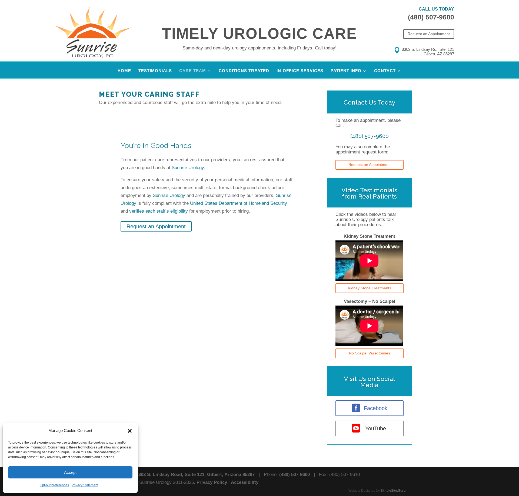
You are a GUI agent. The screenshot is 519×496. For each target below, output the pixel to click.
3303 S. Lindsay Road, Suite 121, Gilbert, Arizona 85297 (195, 474)
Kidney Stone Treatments (369, 288)
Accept (70, 472)
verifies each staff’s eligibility (158, 211)
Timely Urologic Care (259, 33)
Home (124, 71)
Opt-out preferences (54, 485)
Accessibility (244, 482)
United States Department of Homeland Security (238, 203)
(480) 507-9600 (431, 17)
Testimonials (155, 71)
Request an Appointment (429, 34)
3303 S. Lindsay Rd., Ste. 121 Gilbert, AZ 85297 (428, 51)
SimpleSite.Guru (393, 490)
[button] (129, 431)
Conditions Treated (244, 71)
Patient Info (346, 71)
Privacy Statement (85, 485)
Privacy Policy (212, 482)
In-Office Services (300, 71)
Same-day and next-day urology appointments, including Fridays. (259, 48)
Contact (385, 71)
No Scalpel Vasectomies (369, 353)
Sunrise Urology (188, 167)
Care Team (192, 71)
